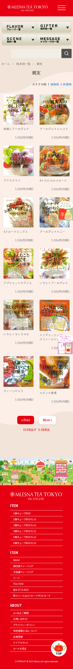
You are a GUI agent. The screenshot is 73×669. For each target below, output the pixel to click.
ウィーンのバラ (13, 391)
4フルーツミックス (15, 231)
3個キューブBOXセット (24, 525)
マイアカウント (20, 642)
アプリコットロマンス (17, 283)
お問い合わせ (20, 619)
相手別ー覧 (23, 64)
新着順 (67, 84)
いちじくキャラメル (16, 334)
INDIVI (16, 560)
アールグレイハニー (52, 231)
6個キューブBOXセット (24, 543)
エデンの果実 (48, 393)
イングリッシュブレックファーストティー (54, 337)
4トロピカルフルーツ (53, 180)
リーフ (16, 578)
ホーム (5, 64)
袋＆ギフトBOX (21, 589)
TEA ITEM (18, 583)
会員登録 (18, 636)
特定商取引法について (25, 630)
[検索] (66, 53)
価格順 (54, 84)
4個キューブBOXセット (24, 531)
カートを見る (20, 648)
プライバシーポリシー (24, 624)
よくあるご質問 (21, 613)
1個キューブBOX (22, 513)
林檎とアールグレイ (16, 129)
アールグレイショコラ (54, 129)
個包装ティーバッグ (23, 566)
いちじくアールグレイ (54, 283)
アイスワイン (11, 180)
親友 (39, 64)
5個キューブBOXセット (24, 537)
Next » (47, 420)
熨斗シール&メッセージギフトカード (31, 595)
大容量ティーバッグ (23, 572)
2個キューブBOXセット (24, 519)
